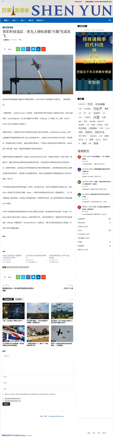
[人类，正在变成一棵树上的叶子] (14, 311)
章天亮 (81, 140)
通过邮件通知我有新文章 (13, 401)
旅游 (88, 124)
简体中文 (40, 20)
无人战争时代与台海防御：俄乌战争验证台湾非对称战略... (13, 344)
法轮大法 (99, 132)
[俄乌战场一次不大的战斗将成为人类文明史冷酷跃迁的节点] (62, 311)
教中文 (31, 20)
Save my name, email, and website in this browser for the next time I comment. (30, 394)
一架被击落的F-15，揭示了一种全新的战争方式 (37, 344)
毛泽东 (101, 128)
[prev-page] (69, 299)
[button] (109, 20)
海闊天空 (80, 249)
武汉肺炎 (83, 128)
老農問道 (6, 40)
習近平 (105, 139)
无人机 (14, 267)
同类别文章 (8, 299)
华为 (84, 113)
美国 (91, 139)
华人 (90, 113)
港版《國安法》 (83, 136)
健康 (106, 109)
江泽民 (107, 128)
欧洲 (93, 125)
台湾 (104, 113)
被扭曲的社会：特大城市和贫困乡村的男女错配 (18, 289)
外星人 (80, 117)
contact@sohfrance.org (56, 416)
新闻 (5, 20)
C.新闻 (29, 318)
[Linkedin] (38, 49)
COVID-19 (82, 104)
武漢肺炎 (93, 128)
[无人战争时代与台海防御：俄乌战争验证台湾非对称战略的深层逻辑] (14, 333)
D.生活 (80, 230)
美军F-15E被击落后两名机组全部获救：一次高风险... (61, 344)
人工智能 (9, 267)
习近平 (97, 108)
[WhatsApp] (18, 49)
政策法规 (92, 121)
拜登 (85, 121)
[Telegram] (33, 49)
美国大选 (98, 139)
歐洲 (106, 125)
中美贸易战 (87, 109)
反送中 (97, 113)
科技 (11, 27)
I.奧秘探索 (81, 246)
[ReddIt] (43, 49)
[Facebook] (28, 49)
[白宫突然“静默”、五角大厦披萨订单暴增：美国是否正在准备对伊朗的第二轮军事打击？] (38, 311)
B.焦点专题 (81, 223)
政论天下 (101, 121)
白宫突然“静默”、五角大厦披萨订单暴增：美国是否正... (37, 322)
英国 (84, 143)
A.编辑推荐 (81, 219)
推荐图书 (82, 26)
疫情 (107, 136)
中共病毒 (100, 104)
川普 (96, 117)
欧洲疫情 (100, 125)
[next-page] (72, 299)
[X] (3, 1)
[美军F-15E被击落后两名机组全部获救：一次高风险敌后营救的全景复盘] (62, 333)
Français (22, 435)
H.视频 (80, 242)
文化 (22, 20)
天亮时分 (88, 117)
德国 (80, 121)
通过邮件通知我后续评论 (13, 398)
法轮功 (88, 132)
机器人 (19, 267)
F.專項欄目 (8, 25)
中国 (80, 109)
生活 (13, 20)
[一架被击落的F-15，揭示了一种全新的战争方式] (38, 333)
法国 (81, 132)
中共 (90, 104)
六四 (80, 113)
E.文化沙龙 (81, 234)
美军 (27, 267)
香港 (96, 143)
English (16, 435)
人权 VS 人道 (68, 288)
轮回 (90, 143)
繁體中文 (11, 435)
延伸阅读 (18, 299)
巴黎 (104, 117)
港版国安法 (93, 136)
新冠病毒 (81, 125)
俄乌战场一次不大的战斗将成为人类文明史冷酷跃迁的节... (62, 322)
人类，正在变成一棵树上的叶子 (13, 321)
